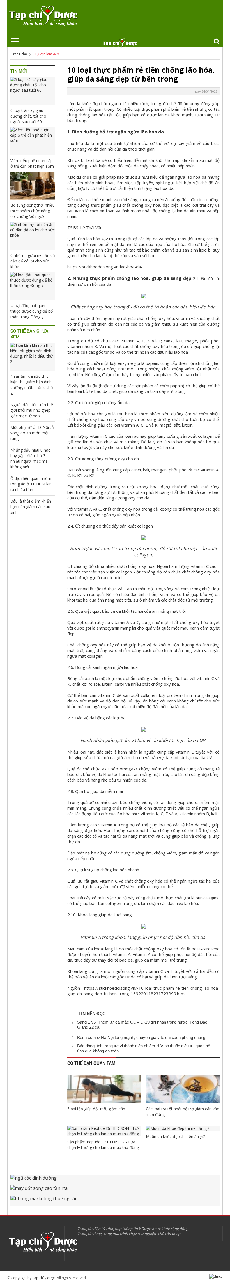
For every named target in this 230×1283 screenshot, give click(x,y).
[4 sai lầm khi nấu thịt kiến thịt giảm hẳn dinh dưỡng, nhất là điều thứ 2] (32, 357)
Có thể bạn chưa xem (29, 334)
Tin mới (18, 71)
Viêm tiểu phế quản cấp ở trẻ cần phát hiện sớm (32, 163)
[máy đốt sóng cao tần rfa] (115, 1190)
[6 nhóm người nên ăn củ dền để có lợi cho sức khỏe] (32, 236)
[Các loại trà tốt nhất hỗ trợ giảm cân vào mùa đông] (183, 1089)
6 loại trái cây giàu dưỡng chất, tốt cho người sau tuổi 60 (28, 116)
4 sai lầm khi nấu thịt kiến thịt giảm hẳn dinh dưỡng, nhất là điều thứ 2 (31, 385)
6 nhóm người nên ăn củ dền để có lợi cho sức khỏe (32, 261)
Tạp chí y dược (43, 1277)
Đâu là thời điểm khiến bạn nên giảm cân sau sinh (30, 506)
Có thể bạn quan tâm (91, 1063)
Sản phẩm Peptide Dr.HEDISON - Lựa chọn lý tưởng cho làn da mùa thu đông (103, 1144)
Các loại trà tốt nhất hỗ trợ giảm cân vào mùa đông (182, 1111)
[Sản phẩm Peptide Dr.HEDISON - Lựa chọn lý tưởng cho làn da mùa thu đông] (104, 1131)
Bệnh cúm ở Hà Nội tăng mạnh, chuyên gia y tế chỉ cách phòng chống (141, 1037)
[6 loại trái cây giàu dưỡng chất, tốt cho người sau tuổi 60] (32, 91)
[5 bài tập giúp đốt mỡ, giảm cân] (104, 1089)
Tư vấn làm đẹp (47, 54)
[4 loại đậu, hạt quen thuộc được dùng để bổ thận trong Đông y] (32, 286)
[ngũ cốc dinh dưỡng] (115, 1180)
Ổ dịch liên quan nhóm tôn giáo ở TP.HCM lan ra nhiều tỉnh (31, 484)
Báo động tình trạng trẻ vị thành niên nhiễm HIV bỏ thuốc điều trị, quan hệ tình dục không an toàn (143, 1048)
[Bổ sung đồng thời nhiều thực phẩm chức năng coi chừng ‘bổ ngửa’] (32, 186)
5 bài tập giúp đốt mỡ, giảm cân (96, 1108)
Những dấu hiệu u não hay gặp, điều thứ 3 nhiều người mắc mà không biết (30, 458)
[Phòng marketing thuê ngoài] (115, 1201)
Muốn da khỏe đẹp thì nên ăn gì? (175, 1136)
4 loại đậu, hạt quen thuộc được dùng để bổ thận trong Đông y (31, 311)
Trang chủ (19, 54)
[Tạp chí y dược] (43, 16)
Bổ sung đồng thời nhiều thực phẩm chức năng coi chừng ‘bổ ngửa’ (32, 210)
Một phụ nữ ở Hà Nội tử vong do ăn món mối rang (32, 433)
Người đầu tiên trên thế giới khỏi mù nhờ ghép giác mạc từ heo (31, 410)
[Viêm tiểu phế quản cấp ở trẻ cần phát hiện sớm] (32, 141)
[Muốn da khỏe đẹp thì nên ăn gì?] (183, 1128)
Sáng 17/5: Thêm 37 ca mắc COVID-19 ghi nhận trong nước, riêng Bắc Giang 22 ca (142, 1024)
